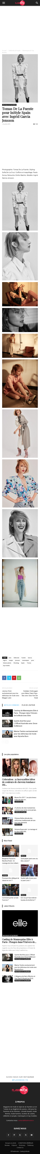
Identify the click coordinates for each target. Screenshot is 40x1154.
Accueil (4, 50)
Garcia (30, 658)
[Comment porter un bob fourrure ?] (10, 890)
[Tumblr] (20, 1135)
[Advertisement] (20, 27)
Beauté (5, 775)
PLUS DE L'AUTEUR (28, 705)
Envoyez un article (10, 1143)
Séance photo (7, 663)
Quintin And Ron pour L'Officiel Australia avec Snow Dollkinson (25, 723)
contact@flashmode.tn (26, 1120)
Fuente (24, 658)
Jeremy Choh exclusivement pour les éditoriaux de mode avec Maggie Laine (10, 694)
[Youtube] (31, 1135)
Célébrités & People (14, 50)
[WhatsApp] (19, 678)
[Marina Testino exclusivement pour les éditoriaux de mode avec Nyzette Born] (7, 734)
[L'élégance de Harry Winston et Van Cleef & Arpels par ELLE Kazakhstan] (7, 979)
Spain (23, 663)
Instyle (11, 660)
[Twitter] (9, 678)
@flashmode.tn (20, 1080)
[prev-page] (3, 741)
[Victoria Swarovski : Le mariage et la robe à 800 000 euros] (7, 832)
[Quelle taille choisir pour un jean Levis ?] (29, 870)
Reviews (7, 1145)
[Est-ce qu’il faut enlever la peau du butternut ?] (29, 890)
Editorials (16, 658)
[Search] (37, 3)
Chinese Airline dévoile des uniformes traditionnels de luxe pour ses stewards (25, 820)
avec (10, 658)
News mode (18, 824)
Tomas (29, 663)
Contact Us (20, 1147)
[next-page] (7, 741)
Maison (23, 856)
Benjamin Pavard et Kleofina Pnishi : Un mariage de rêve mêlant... (10, 861)
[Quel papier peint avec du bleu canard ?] (29, 851)
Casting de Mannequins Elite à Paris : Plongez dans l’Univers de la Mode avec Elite (26, 713)
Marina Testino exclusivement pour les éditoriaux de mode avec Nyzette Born (26, 733)
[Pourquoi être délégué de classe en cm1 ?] (10, 870)
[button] (3, 3)
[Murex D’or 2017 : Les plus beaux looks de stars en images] (7, 800)
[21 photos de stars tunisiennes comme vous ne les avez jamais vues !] (7, 810)
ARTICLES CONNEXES (11, 705)
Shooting (16, 663)
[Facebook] (4, 678)
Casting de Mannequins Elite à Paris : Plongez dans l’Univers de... (19, 940)
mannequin (25, 660)
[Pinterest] (14, 678)
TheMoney (30, 1145)
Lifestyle (5, 875)
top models (6, 665)
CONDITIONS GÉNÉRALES (25, 1143)
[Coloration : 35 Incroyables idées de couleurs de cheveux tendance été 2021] (20, 767)
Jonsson (17, 660)
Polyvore (14, 1145)
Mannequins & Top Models (9, 105)
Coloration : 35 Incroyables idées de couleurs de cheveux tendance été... (18, 782)
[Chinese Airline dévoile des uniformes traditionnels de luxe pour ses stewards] (7, 821)
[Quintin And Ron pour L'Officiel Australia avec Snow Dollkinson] (7, 723)
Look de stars (19, 801)
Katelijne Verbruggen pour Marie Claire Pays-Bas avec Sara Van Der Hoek (30, 694)
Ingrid (5, 660)
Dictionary (22, 1145)
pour (32, 660)
